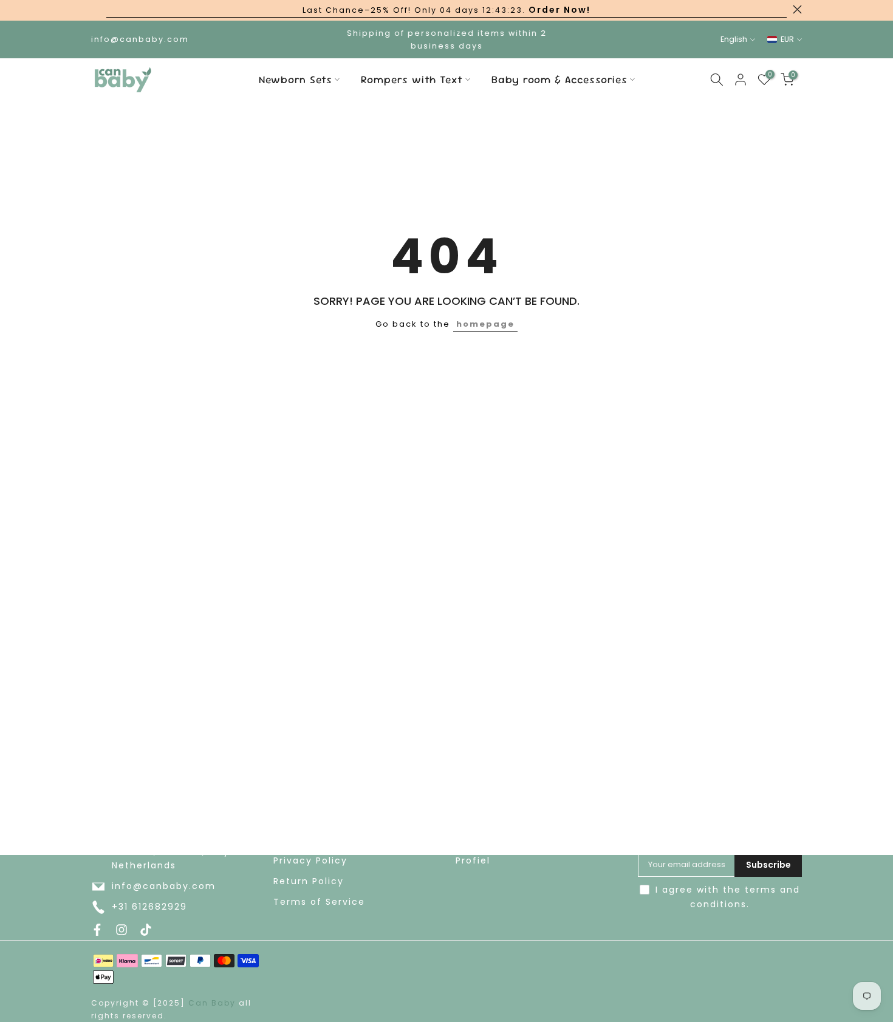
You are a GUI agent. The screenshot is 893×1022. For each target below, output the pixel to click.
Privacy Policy (310, 861)
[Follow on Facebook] (97, 930)
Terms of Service (319, 902)
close (95, 9)
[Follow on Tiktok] (146, 930)
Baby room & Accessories (559, 79)
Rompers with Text (412, 79)
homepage (485, 324)
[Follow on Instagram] (121, 930)
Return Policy (308, 881)
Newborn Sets (295, 79)
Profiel (473, 861)
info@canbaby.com (164, 886)
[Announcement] (446, 10)
